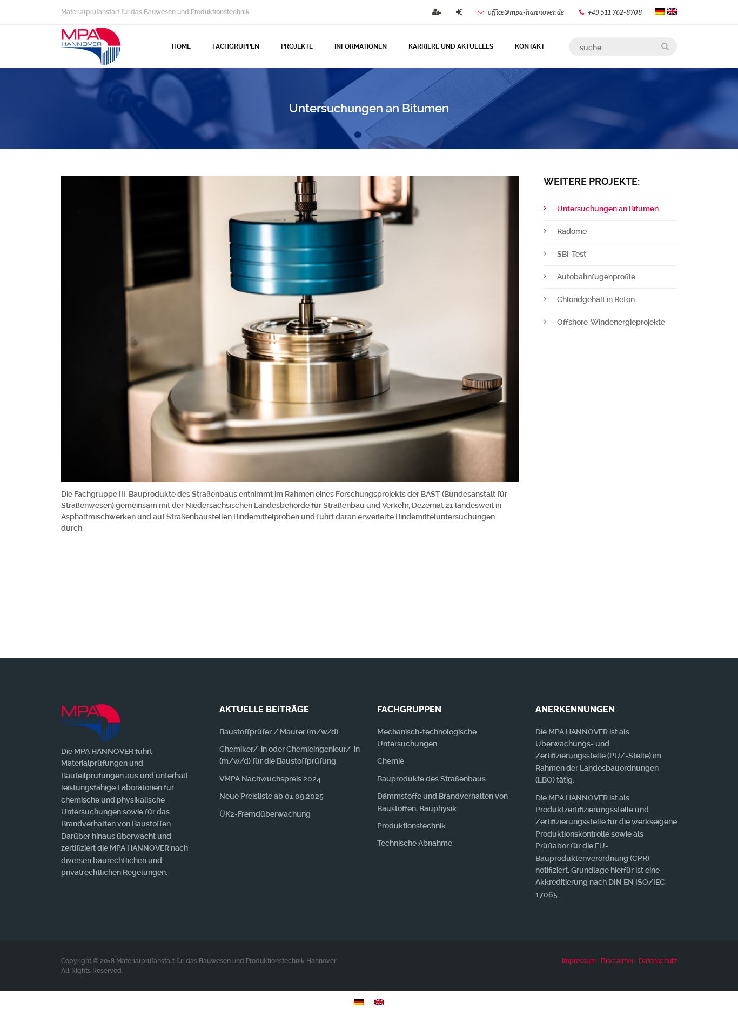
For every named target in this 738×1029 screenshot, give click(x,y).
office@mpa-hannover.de (526, 12)
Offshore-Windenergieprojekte (611, 322)
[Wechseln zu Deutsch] (358, 1001)
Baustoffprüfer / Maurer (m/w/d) (278, 731)
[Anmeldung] (459, 12)
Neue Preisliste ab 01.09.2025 (271, 796)
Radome (572, 231)
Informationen (360, 46)
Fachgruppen (235, 46)
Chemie (390, 761)
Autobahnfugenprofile (596, 276)
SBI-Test (571, 254)
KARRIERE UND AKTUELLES (450, 46)
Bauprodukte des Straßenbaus (431, 778)
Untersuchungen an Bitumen (608, 208)
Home (181, 46)
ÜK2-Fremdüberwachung (265, 814)
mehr (635, 626)
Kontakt (530, 46)
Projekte (297, 46)
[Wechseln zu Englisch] (379, 1001)
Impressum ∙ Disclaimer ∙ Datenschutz (619, 961)
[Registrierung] (436, 12)
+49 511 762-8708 (616, 12)
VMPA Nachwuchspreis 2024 (270, 778)
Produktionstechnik (411, 825)
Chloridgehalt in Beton (596, 299)
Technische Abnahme (414, 843)
